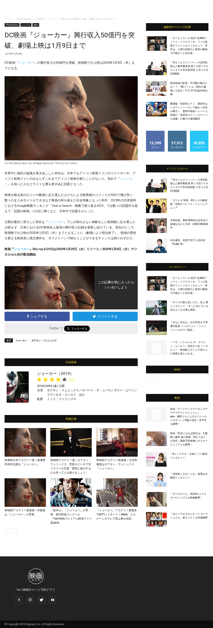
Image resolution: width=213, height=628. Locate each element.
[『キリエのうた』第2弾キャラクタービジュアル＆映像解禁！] (156, 499)
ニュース (26, 24)
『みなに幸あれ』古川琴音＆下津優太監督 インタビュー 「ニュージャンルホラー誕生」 (189, 326)
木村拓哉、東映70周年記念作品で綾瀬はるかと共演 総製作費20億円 (189, 224)
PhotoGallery (23, 19)
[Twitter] (41, 600)
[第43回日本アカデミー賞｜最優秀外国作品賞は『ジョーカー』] (25, 442)
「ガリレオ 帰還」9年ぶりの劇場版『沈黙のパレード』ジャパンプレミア (189, 204)
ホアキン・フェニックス (44, 340)
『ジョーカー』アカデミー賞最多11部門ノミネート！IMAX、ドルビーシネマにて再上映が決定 (116, 514)
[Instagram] (30, 600)
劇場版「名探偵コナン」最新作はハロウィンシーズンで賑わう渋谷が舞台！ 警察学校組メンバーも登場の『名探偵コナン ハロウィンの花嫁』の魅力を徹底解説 (189, 111)
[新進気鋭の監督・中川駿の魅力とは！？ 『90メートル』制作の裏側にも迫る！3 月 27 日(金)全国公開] (156, 88)
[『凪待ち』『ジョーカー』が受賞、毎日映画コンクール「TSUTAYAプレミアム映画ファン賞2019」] (71, 492)
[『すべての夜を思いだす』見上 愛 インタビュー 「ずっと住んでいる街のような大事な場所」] (156, 307)
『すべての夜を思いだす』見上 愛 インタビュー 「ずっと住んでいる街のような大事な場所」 (189, 306)
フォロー (177, 132)
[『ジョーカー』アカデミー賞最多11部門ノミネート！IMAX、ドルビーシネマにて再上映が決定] (117, 492)
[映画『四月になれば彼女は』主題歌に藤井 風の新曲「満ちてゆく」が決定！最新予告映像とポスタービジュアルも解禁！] (156, 438)
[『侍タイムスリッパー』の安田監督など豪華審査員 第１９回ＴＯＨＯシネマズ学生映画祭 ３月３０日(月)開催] (156, 68)
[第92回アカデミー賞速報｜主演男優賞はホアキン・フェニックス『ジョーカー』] (117, 442)
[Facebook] (19, 600)
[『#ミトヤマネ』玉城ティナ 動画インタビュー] (156, 459)
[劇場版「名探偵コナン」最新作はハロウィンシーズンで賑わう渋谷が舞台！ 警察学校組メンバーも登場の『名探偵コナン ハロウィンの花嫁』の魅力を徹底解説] (156, 109)
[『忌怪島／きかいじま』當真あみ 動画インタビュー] (156, 479)
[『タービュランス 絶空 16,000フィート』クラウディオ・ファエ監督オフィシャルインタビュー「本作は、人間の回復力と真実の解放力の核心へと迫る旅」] (156, 43)
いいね (155, 132)
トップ (8, 19)
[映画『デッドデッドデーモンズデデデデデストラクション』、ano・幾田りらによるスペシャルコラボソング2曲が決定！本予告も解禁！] (156, 414)
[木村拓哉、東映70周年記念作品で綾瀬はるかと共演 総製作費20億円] (156, 225)
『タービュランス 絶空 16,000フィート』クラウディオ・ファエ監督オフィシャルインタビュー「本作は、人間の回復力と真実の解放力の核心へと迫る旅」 (189, 46)
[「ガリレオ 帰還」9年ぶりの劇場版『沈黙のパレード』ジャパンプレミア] (156, 205)
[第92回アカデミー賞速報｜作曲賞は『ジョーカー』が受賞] (25, 492)
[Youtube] (52, 600)
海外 (36, 24)
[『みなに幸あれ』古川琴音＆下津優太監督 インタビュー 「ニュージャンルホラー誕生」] (156, 327)
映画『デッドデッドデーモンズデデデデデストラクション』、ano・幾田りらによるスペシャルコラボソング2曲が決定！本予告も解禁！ (189, 416)
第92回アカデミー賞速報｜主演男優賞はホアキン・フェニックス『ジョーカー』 (116, 464)
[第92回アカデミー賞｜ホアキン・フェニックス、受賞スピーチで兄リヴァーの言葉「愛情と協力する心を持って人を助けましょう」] (71, 442)
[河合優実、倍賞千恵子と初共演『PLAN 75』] (156, 245)
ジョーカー (26, 62)
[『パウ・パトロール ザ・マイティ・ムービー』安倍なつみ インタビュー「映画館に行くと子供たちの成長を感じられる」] (156, 347)
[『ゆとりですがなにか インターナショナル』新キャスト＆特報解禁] (156, 519)
